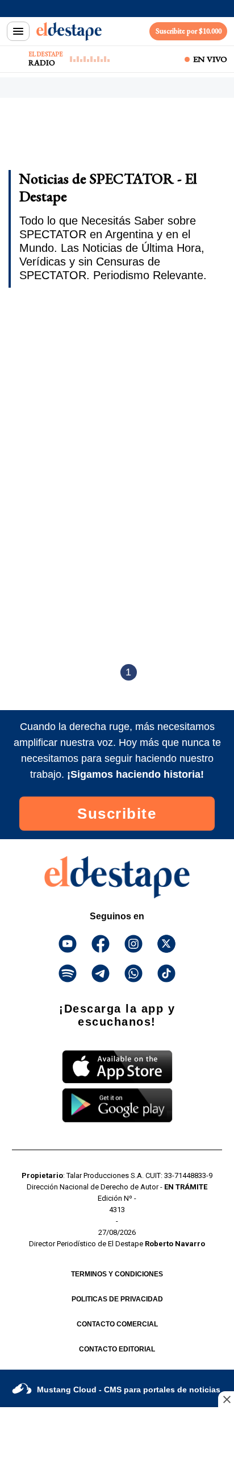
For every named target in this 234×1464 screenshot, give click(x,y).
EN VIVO (210, 59)
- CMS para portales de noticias (128, 1389)
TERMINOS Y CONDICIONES (117, 1274)
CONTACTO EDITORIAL (117, 1349)
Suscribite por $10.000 (189, 31)
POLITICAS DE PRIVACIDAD (117, 1299)
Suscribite (116, 813)
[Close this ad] (226, 1399)
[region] (99, 137)
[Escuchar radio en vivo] (15, 59)
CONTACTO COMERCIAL (117, 1324)
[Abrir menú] (18, 31)
